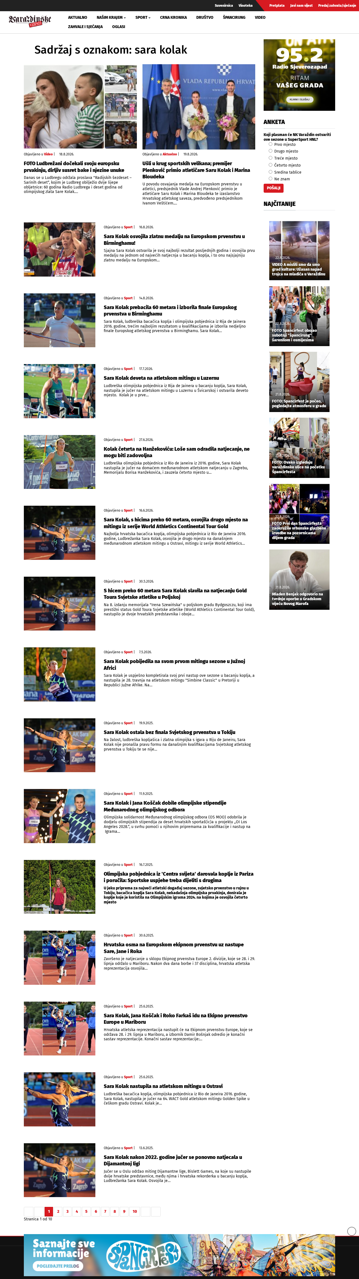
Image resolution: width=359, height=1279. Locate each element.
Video (260, 17)
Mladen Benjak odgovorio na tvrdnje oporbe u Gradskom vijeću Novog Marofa (297, 599)
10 (135, 1211)
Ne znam (281, 179)
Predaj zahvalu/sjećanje (337, 6)
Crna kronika (173, 17)
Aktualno (77, 17)
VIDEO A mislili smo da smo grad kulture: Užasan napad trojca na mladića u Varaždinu (298, 270)
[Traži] (296, 22)
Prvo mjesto (284, 144)
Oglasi (118, 26)
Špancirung (234, 17)
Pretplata (277, 6)
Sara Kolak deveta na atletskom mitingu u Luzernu (161, 378)
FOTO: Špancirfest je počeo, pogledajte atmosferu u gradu (299, 403)
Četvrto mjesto (287, 165)
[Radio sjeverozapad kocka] (299, 75)
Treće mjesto (285, 158)
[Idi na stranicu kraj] (156, 1211)
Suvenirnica (224, 6)
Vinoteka (246, 6)
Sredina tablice (287, 172)
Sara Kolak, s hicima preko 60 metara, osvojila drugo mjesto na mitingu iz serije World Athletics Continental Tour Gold (176, 523)
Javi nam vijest (301, 6)
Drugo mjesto (285, 151)
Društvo (204, 17)
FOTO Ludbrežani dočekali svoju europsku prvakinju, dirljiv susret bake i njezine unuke (74, 166)
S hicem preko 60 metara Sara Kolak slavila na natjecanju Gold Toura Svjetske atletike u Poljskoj (175, 594)
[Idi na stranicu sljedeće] (145, 1211)
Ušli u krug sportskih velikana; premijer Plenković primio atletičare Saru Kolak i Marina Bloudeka (196, 170)
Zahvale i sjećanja (85, 26)
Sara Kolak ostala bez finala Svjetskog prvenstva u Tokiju (169, 732)
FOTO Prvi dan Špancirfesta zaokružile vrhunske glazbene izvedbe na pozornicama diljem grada (299, 530)
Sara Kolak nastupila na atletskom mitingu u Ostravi (163, 1086)
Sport (128, 227)
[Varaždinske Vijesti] (30, 21)
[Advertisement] (299, 707)
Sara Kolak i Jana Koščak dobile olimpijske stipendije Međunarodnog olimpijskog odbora (165, 806)
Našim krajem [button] (110, 17)
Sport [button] (141, 17)
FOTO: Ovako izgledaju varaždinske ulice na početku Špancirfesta (298, 467)
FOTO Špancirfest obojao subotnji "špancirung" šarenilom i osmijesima (294, 335)
